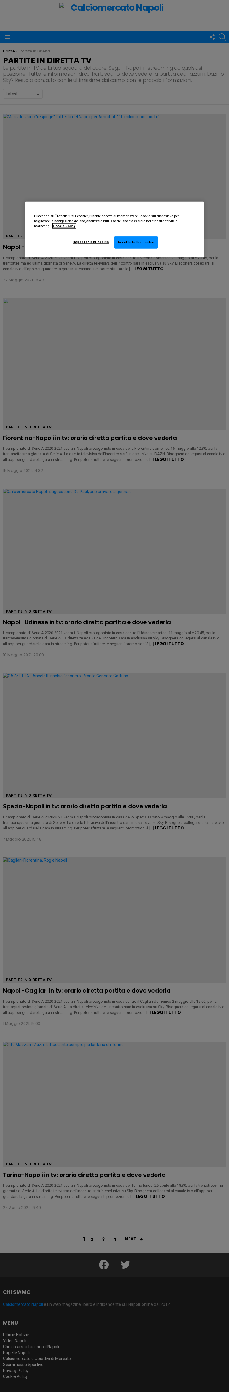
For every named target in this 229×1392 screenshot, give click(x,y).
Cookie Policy (64, 226)
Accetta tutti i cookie (136, 242)
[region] (114, 229)
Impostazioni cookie (91, 242)
